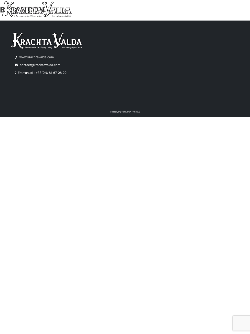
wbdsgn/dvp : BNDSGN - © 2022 (125, 112)
